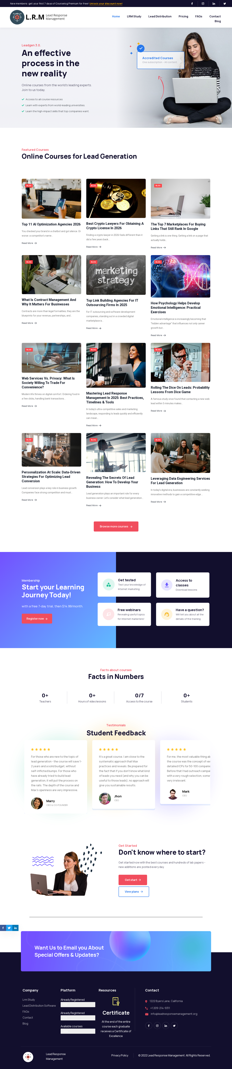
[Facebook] (193, 3)
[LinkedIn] (215, 3)
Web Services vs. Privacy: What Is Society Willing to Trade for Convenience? (48, 382)
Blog (218, 21)
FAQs (198, 16)
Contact (215, 16)
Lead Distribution (160, 16)
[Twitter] (226, 3)
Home (116, 16)
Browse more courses (114, 526)
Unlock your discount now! (106, 3)
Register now (35, 618)
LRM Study (134, 16)
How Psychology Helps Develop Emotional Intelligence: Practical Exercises (176, 307)
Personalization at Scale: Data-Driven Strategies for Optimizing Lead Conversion (51, 476)
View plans (132, 891)
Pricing (183, 16)
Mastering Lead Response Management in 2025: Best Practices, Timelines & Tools (115, 397)
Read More (27, 243)
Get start (131, 880)
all (209, 181)
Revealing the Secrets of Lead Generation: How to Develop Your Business (112, 482)
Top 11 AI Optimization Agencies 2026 (51, 224)
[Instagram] (204, 3)
